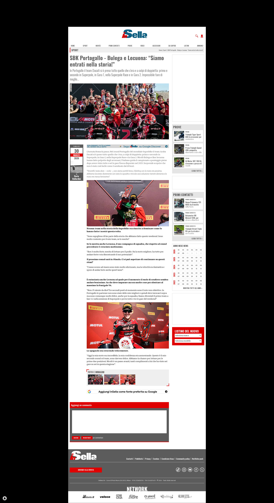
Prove (130, 45)
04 (192, 250)
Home (73, 45)
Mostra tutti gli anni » (192, 288)
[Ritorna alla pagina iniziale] (83, 455)
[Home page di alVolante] (88, 497)
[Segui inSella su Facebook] (196, 470)
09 (187, 261)
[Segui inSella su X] (202, 470)
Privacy (148, 459)
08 (183, 253)
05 (196, 250)
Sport (85, 45)
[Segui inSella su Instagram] (184, 470)
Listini (186, 45)
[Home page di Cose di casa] (119, 497)
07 (178, 253)
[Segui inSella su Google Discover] (128, 146)
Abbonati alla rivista (86, 470)
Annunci (200, 45)
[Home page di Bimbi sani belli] (167, 497)
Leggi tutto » (197, 171)
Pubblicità (139, 459)
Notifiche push (197, 459)
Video (142, 45)
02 (183, 250)
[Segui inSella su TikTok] (178, 470)
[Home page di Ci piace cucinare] (149, 497)
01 (178, 250)
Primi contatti (114, 45)
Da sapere (172, 45)
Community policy (183, 459)
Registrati (87, 438)
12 (201, 261)
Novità (98, 45)
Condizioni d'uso (168, 459)
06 (201, 250)
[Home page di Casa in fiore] (133, 497)
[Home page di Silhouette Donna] (185, 497)
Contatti (129, 459)
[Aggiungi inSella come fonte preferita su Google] (128, 392)
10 (192, 261)
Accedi (76, 438)
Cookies (156, 459)
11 (196, 261)
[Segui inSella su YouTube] (190, 470)
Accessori (156, 45)
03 (187, 250)
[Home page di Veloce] (105, 497)
